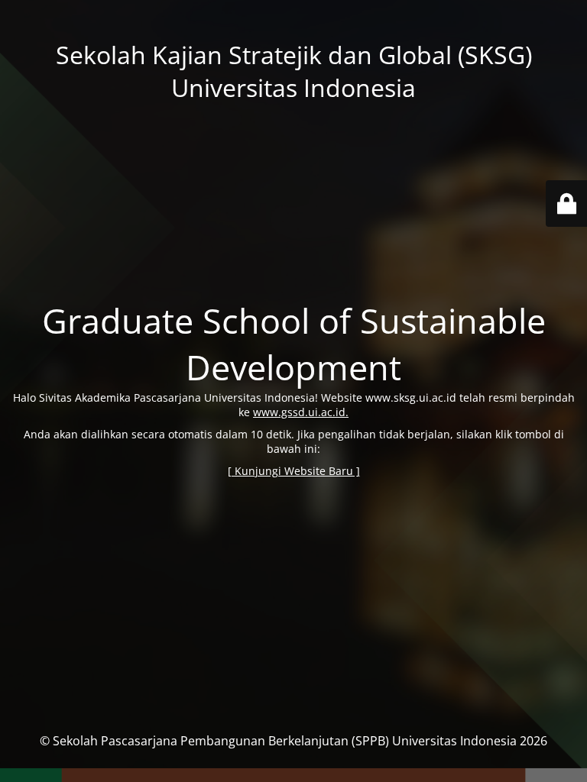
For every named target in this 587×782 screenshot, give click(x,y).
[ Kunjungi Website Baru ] (294, 471)
